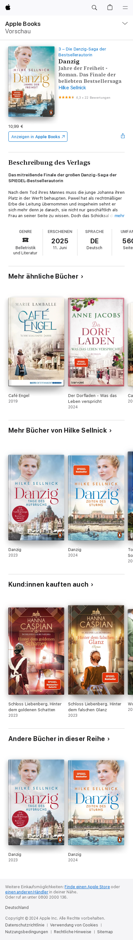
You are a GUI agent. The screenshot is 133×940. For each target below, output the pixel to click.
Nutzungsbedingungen (26, 932)
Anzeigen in (35, 136)
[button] (94, 8)
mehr (120, 215)
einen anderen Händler (26, 892)
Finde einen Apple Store (87, 887)
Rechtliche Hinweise (73, 932)
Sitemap (105, 932)
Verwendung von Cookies (74, 925)
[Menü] (125, 8)
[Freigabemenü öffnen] (123, 136)
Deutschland (17, 907)
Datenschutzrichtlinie (24, 925)
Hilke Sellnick (72, 88)
